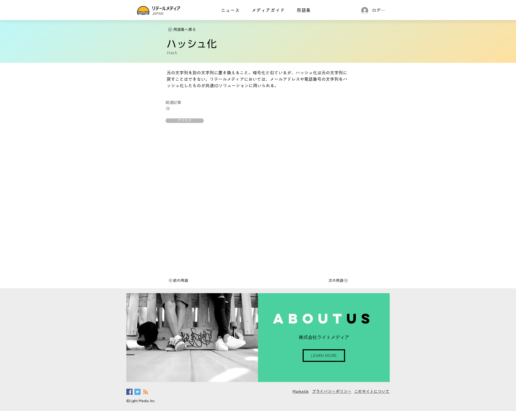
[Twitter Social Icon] (137, 392)
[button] (185, 120)
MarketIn (301, 391)
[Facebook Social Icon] (129, 392)
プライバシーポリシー (332, 391)
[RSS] (145, 392)
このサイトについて (372, 391)
